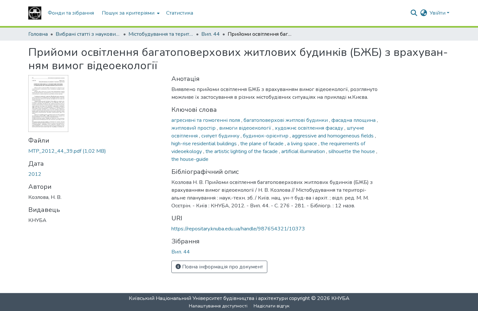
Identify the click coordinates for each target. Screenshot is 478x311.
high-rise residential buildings (204, 143)
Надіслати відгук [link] (271, 306)
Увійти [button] (438, 13)
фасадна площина (354, 120)
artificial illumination (303, 151)
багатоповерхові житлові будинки (286, 120)
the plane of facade (262, 143)
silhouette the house (352, 151)
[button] (34, 12)
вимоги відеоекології (245, 128)
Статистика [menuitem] (179, 13)
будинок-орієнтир (266, 135)
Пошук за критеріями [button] (128, 13)
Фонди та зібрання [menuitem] (71, 13)
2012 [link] (34, 174)
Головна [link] (38, 34)
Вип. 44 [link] (210, 34)
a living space (302, 143)
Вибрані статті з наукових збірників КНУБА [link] (88, 34)
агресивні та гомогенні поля (206, 120)
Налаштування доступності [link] (218, 306)
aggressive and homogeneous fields (333, 135)
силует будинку (221, 135)
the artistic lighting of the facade (242, 151)
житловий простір (194, 128)
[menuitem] (130, 13)
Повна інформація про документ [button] (222, 266)
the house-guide (189, 159)
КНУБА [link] (340, 298)
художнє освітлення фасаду (309, 128)
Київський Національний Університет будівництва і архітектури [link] (208, 298)
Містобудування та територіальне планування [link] (160, 34)
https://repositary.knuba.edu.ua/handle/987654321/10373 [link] (238, 228)
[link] (96, 151)
